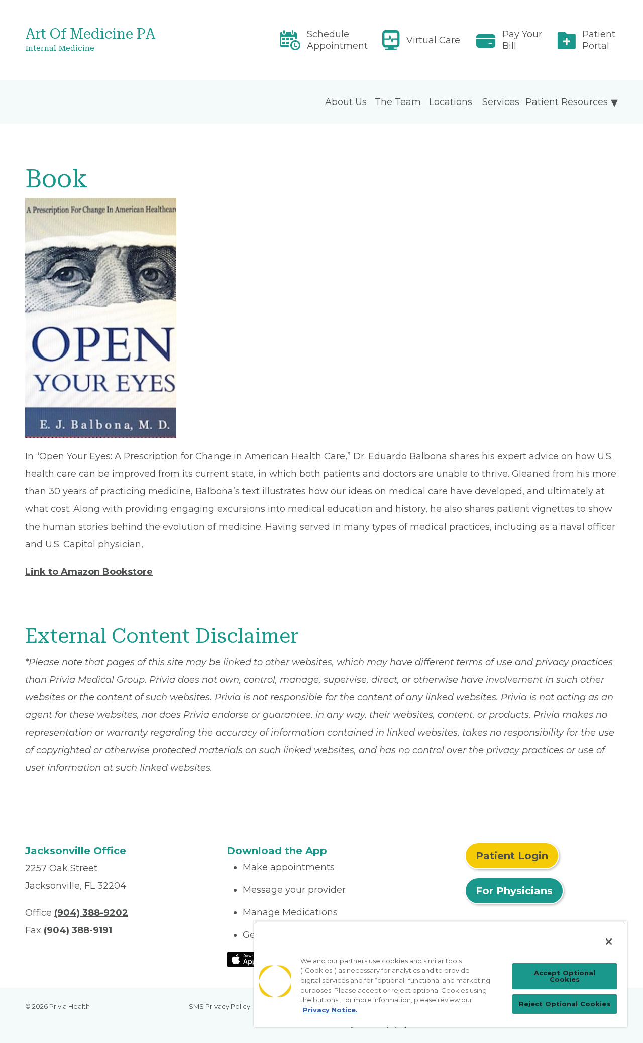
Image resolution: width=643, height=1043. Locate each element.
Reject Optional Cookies (565, 1004)
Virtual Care (433, 40)
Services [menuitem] (500, 102)
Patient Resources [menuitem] (566, 102)
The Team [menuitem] (398, 102)
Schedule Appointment (337, 40)
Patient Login (512, 856)
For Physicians (514, 891)
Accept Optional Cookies (565, 976)
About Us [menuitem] (346, 102)
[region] (440, 974)
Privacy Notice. (330, 1010)
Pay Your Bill (522, 40)
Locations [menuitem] (450, 102)
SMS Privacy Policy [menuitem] (219, 1006)
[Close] (609, 941)
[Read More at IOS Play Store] (253, 958)
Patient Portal (598, 40)
